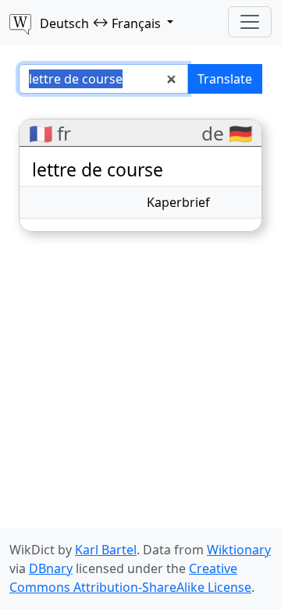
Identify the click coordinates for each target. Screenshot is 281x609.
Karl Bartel (106, 549)
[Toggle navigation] (250, 21)
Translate (224, 78)
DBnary (51, 568)
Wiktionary (239, 549)
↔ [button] (100, 22)
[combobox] (103, 79)
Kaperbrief (178, 202)
